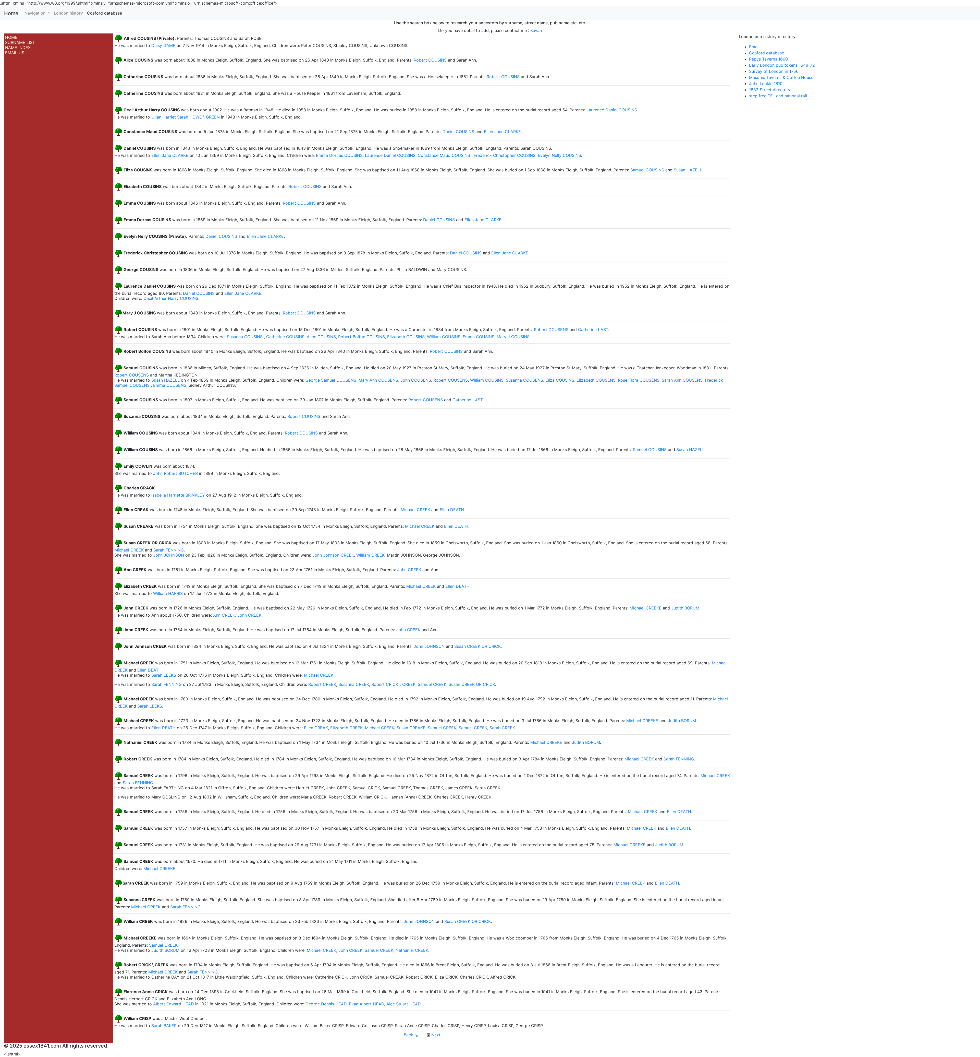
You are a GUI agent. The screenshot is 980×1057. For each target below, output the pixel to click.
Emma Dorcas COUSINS (339, 155)
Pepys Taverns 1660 (768, 59)
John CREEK (409, 569)
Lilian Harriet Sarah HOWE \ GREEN (185, 117)
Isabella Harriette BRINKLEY (178, 495)
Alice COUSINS (321, 336)
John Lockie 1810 (765, 83)
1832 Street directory (769, 89)
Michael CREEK (415, 509)
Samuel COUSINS (647, 170)
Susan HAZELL (688, 170)
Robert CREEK (322, 684)
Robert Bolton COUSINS (361, 336)
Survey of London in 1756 (774, 71)
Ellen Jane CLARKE (502, 131)
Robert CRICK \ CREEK (393, 684)
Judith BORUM (685, 608)
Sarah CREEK (502, 727)
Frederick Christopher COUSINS (504, 155)
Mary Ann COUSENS (378, 380)
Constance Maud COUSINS (444, 155)
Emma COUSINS (478, 336)
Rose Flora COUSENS (638, 380)
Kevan (536, 30)
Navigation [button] (35, 13)
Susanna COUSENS (524, 380)
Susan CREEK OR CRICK (477, 646)
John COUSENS (415, 380)
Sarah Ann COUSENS (682, 380)
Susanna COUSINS (245, 336)
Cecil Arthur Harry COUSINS (170, 298)
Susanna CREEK (353, 684)
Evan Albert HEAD (366, 1003)
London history (68, 13)
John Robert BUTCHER (175, 473)
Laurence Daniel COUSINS (611, 110)
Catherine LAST (593, 329)
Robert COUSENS (551, 329)
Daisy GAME (163, 45)
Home (11, 13)
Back (409, 1034)
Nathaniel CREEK (412, 950)
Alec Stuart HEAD (403, 1003)
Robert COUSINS (430, 60)
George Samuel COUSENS (330, 380)
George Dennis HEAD (326, 1003)
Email (754, 46)
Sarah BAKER (164, 1025)
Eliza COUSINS (559, 380)
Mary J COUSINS (513, 336)
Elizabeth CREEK (346, 727)
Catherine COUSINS (285, 336)
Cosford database (104, 13)
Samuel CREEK (432, 684)
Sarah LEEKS (163, 675)
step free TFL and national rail (778, 95)
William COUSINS (443, 336)
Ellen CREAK (316, 727)
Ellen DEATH (452, 509)
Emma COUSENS (169, 385)
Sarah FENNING (168, 550)
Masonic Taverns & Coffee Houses (782, 77)
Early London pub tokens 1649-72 (782, 65)
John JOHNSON (168, 555)
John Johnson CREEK (333, 555)
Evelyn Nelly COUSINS (559, 155)
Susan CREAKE (411, 727)
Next (435, 1034)
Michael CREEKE (646, 608)
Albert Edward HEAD (173, 1003)
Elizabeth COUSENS (596, 380)
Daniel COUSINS (458, 131)
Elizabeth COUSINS (406, 336)
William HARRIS (168, 593)
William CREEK (370, 555)
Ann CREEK (224, 615)
